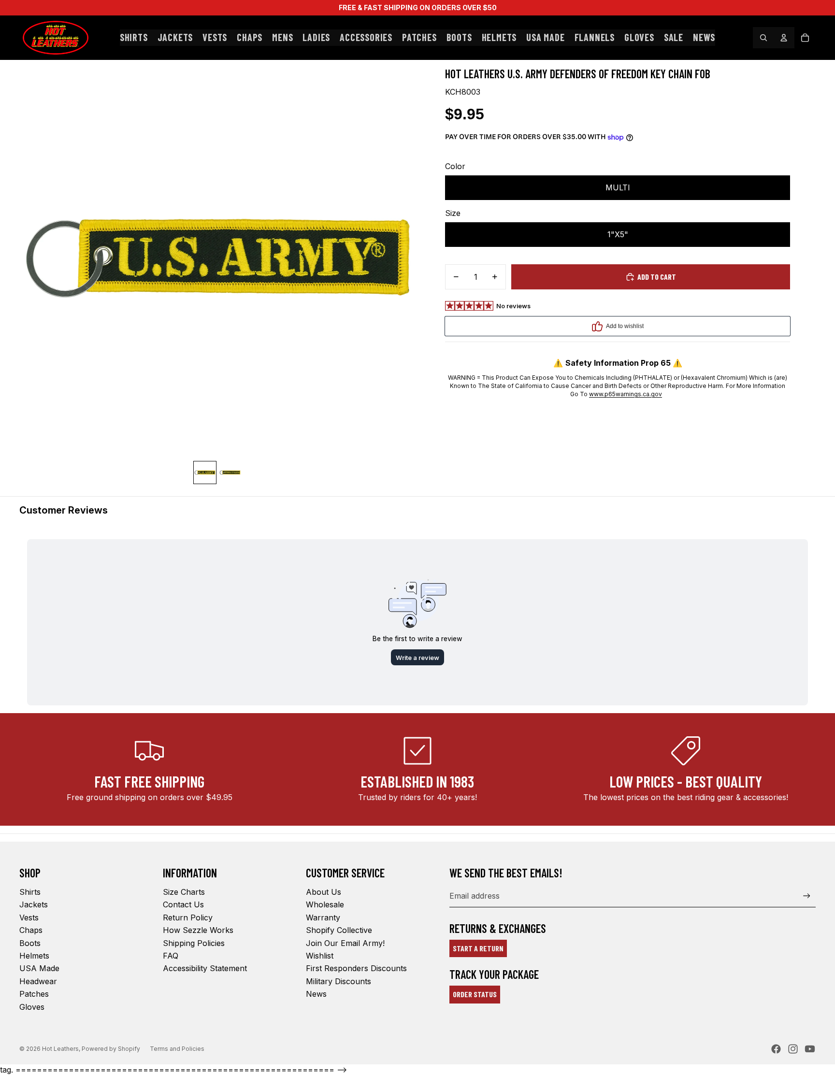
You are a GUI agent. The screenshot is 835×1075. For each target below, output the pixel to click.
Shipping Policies (194, 943)
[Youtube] (810, 1049)
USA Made (39, 968)
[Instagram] (793, 1049)
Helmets (34, 955)
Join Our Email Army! (345, 943)
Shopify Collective (339, 930)
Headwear (38, 981)
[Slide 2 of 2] (230, 472)
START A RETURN (478, 948)
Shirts (30, 892)
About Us (323, 892)
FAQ (170, 955)
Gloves (31, 1007)
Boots (30, 943)
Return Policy (188, 917)
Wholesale (325, 904)
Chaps (31, 930)
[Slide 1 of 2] (205, 472)
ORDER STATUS (475, 994)
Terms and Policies (177, 1048)
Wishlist (319, 955)
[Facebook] (776, 1049)
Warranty (323, 917)
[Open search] (763, 37)
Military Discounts (338, 981)
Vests (29, 917)
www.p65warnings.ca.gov (625, 394)
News (316, 994)
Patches (34, 994)
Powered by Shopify (111, 1048)
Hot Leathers (60, 1048)
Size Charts (184, 892)
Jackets (33, 904)
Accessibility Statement (205, 968)
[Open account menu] (783, 37)
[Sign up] (807, 896)
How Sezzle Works (198, 930)
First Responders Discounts (356, 968)
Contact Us (183, 904)
